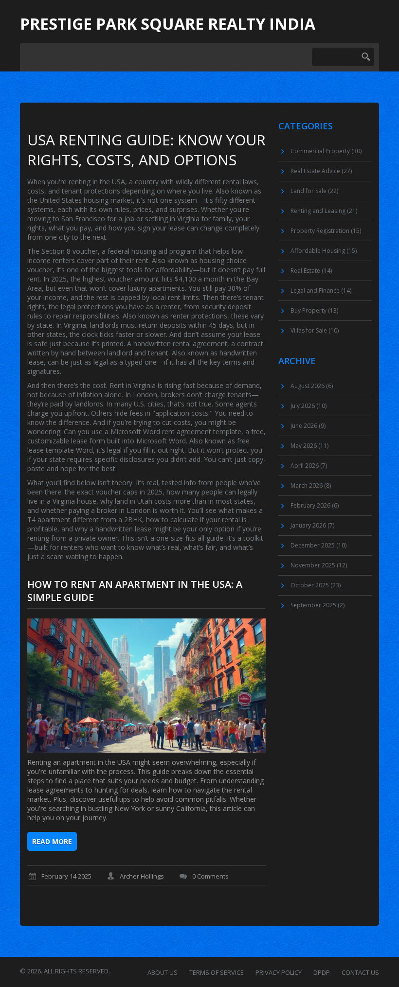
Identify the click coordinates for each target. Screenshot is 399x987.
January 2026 (312, 525)
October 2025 (315, 585)
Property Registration (325, 231)
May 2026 (309, 445)
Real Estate (311, 270)
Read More (52, 841)
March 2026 (310, 485)
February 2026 (314, 505)
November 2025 (318, 565)
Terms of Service (216, 972)
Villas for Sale (314, 330)
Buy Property (314, 310)
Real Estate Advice (321, 171)
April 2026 (308, 465)
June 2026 (308, 426)
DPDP (321, 972)
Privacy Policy (278, 972)
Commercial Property (326, 151)
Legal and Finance (320, 290)
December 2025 (318, 545)
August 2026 (311, 386)
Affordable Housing (323, 251)
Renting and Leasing (323, 211)
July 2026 (308, 406)
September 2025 (317, 605)
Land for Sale (314, 191)
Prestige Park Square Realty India (167, 24)
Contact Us (360, 972)
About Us (162, 972)
